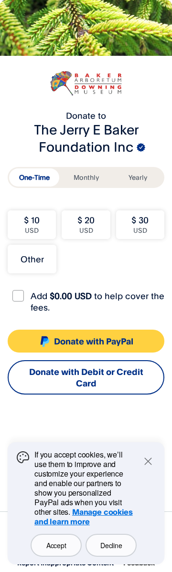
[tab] (34, 177)
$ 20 (86, 224)
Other (32, 259)
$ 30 (140, 224)
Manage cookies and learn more (83, 516)
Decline (111, 545)
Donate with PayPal (93, 341)
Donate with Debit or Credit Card (86, 377)
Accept (56, 545)
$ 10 (32, 224)
